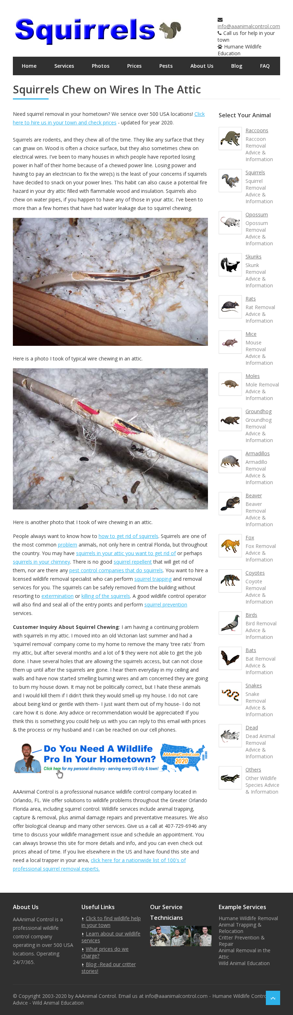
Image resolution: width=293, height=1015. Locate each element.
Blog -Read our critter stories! (108, 967)
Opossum (256, 214)
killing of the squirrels (105, 596)
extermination (57, 596)
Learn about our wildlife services (110, 937)
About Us (201, 65)
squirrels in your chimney (41, 561)
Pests (166, 65)
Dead (251, 727)
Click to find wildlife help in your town (111, 921)
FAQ (265, 65)
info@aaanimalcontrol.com (249, 26)
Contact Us (36, 84)
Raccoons (256, 130)
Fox (249, 537)
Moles (252, 376)
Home (29, 65)
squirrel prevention (165, 604)
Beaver (253, 495)
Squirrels (255, 172)
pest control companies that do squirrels (116, 570)
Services (64, 65)
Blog (236, 65)
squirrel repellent (133, 561)
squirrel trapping (153, 578)
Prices (134, 65)
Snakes (253, 685)
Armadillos (257, 453)
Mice (251, 333)
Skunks (253, 256)
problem (67, 544)
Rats (250, 298)
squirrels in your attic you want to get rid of (126, 553)
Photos (100, 65)
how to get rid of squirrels (128, 536)
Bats (250, 650)
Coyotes (255, 572)
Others (253, 769)
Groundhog (258, 411)
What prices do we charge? (105, 952)
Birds (251, 614)
